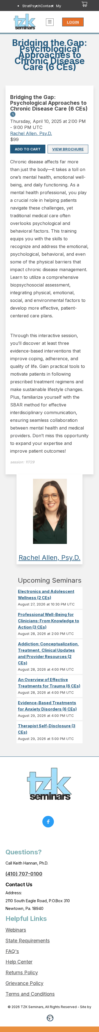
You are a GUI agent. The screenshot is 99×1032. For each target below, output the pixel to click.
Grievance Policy (24, 983)
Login (73, 22)
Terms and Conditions (30, 994)
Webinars (16, 930)
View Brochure (68, 149)
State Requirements (28, 940)
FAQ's (12, 951)
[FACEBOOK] (49, 823)
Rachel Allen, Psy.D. (31, 133)
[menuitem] (31, 11)
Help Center (19, 962)
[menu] (43, 11)
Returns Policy (22, 972)
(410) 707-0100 (24, 874)
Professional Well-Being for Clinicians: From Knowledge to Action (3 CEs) (48, 620)
